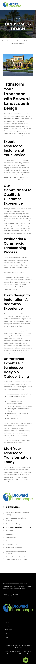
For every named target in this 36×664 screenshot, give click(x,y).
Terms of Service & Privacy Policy (18, 654)
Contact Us (8, 633)
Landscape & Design (14, 527)
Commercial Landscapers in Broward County (16, 552)
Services (7, 626)
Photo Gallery (9, 630)
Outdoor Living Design (13, 524)
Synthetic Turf (11, 537)
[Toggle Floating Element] (25, 660)
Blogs (6, 637)
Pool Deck (9, 531)
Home (7, 622)
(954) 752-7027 (13, 595)
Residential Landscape (14, 548)
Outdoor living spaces (14, 396)
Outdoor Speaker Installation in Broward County (17, 519)
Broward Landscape (23, 645)
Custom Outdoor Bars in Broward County (17, 513)
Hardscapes (10, 534)
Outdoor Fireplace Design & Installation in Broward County (16, 558)
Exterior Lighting (11, 544)
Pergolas (9, 541)
